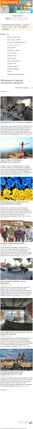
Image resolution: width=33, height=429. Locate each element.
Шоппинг (9, 71)
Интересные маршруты (13, 45)
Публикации (5, 29)
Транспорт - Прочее (12, 66)
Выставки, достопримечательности (16, 42)
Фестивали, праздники (13, 69)
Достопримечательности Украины (11, 25)
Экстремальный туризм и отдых (15, 74)
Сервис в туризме (11, 58)
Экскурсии (26, 25)
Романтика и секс (11, 55)
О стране (4, 27)
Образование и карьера (13, 50)
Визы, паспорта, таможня (14, 39)
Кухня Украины (23, 27)
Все (8, 34)
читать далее (27, 134)
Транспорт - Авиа (11, 63)
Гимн (15, 27)
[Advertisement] (16, 405)
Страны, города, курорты (13, 61)
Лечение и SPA (11, 47)
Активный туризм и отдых (13, 37)
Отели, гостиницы (11, 53)
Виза (10, 27)
